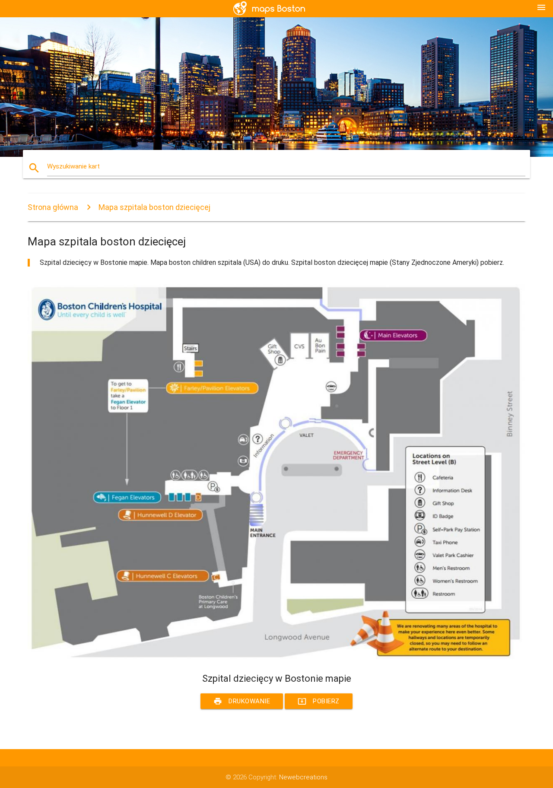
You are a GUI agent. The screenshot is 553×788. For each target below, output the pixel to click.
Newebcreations (303, 777)
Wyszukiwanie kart (73, 166)
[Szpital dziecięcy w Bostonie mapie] (276, 657)
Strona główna (53, 207)
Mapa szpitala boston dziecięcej (154, 207)
